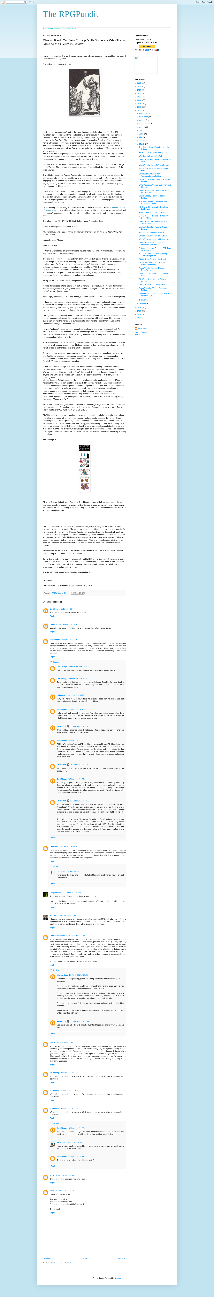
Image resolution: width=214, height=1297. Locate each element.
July (141, 131)
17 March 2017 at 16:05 (78, 975)
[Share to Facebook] (80, 593)
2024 (139, 87)
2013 (139, 318)
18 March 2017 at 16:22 (64, 1175)
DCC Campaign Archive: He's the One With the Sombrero (154, 264)
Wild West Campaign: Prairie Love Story (155, 239)
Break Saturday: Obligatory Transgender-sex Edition (150, 175)
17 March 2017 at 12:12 (66, 915)
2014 (139, 314)
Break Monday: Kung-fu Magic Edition (154, 165)
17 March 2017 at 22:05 (63, 1043)
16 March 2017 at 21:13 (70, 640)
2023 (139, 90)
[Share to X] (77, 593)
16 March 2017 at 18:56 (71, 624)
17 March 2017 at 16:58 (77, 709)
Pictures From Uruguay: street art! (152, 232)
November (143, 117)
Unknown (61, 695)
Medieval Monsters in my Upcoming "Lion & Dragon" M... (153, 255)
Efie (51, 1043)
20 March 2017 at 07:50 (77, 779)
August (142, 127)
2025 (139, 83)
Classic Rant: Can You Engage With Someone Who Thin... (153, 222)
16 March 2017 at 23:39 (77, 679)
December (143, 113)
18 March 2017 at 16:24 (64, 1191)
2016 (139, 308)
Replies (56, 662)
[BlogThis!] (74, 593)
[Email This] (72, 593)
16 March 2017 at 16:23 (62, 609)
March (142, 144)
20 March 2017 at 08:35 (75, 1142)
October (142, 120)
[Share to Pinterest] (83, 593)
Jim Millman (55, 640)
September (143, 124)
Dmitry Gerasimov (57, 936)
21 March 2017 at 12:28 (79, 801)
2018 (139, 107)
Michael (53, 915)
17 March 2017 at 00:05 (75, 695)
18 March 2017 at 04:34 (77, 741)
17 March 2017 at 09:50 (72, 893)
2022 (139, 93)
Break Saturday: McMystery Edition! (153, 213)
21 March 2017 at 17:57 (77, 1156)
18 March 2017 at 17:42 (79, 765)
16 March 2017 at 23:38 (77, 667)
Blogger (118, 1278)
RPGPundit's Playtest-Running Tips (153, 153)
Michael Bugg (62, 975)
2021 (139, 97)
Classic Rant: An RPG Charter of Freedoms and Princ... (152, 244)
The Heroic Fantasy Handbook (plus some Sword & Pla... (153, 202)
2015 (139, 311)
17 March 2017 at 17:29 (79, 1021)
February (143, 300)
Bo (51, 609)
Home (85, 1258)
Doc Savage (62, 667)
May (141, 137)
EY (58, 871)
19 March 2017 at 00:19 (69, 871)
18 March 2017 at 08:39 (77, 1128)
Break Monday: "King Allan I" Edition (153, 236)
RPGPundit (61, 726)
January (142, 303)
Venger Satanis (56, 893)
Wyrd (52, 1175)
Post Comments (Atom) (63, 1263)
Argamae (61, 1142)
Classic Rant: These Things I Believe (153, 285)
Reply (52, 616)
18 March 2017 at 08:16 (69, 1073)
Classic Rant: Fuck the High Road (152, 259)
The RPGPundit (71, 14)
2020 (139, 100)
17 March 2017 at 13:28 (75, 936)
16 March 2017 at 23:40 (68, 847)
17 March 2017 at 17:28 (79, 726)
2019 (139, 104)
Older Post (121, 1258)
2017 (139, 110)
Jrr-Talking (54, 1073)
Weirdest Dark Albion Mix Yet (150, 156)
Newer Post (48, 1258)
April (141, 141)
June (141, 134)
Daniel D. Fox (55, 624)
